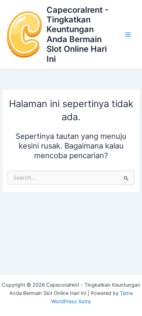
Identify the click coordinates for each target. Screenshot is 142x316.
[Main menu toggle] (128, 34)
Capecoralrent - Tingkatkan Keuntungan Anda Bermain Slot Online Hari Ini (78, 34)
